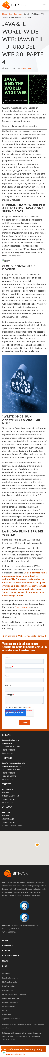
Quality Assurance (8, 1006)
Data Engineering (8, 986)
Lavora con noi (10, 956)
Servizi (6, 973)
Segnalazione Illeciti (10, 1039)
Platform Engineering (9, 982)
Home (4, 14)
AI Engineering (7, 990)
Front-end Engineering (10, 1002)
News (5, 961)
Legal (35, 1025)
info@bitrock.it (7, 753)
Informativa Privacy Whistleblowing (27, 1036)
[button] (44, 5)
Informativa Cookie (24, 1025)
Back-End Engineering (10, 978)
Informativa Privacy (9, 1025)
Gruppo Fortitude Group (31, 925)
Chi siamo (7, 945)
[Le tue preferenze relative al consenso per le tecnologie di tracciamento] (4, 1053)
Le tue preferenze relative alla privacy (22, 1049)
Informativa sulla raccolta (14, 1054)
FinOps (4, 1010)
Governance (6, 1015)
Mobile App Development (11, 998)
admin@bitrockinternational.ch (13, 825)
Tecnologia (18, 14)
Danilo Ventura (22, 607)
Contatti (7, 951)
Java (22, 68)
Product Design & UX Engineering (14, 994)
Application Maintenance (11, 1019)
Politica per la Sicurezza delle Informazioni (17, 1033)
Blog (10, 14)
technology (28, 68)
